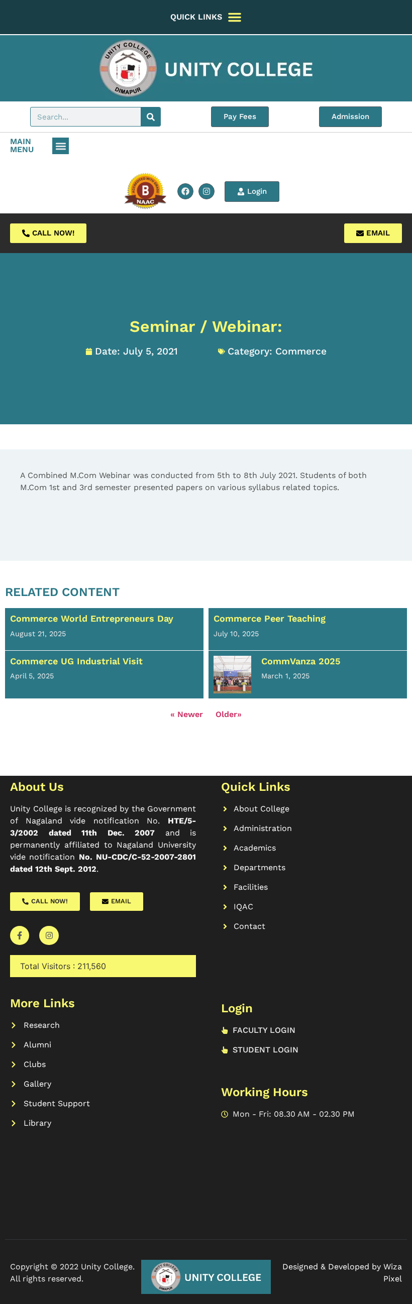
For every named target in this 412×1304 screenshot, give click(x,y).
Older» (229, 714)
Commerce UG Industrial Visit (76, 661)
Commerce (301, 351)
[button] (60, 146)
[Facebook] (185, 191)
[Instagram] (206, 191)
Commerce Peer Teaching (270, 618)
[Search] (150, 116)
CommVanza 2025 (300, 661)
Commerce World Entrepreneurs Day (91, 618)
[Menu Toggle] (235, 17)
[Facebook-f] (19, 935)
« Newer (186, 714)
